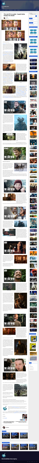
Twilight (34, 445)
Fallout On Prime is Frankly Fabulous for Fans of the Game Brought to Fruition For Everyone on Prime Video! (9, 422)
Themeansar (13, 461)
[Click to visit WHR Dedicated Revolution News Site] (33, 238)
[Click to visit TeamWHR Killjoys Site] (33, 206)
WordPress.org (31, 369)
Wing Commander (5, 77)
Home (27, 461)
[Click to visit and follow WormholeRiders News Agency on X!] (33, 67)
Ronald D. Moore (22, 432)
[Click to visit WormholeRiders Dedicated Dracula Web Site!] (33, 154)
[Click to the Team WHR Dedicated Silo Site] (33, 253)
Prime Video (4, 81)
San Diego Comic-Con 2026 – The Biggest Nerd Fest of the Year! (33, 448)
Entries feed (31, 366)
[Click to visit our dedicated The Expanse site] (33, 298)
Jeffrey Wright (6, 96)
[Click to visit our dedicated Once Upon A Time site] (33, 230)
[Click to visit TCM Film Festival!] (33, 358)
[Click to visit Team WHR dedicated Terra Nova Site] (33, 265)
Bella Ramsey (20, 90)
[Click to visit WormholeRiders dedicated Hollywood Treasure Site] (33, 200)
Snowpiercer (25, 433)
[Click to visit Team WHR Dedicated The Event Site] (33, 279)
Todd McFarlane (31, 445)
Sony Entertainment (5, 54)
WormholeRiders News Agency (9, 459)
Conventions (32, 461)
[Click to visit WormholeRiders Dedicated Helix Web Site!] (33, 195)
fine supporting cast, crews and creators (9, 97)
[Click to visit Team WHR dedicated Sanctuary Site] (33, 243)
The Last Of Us (13, 406)
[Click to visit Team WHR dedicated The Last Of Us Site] (33, 286)
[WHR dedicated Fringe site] (33, 180)
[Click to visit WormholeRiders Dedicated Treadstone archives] (33, 304)
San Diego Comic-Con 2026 (5, 432)
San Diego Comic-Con (17, 407)
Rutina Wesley (22, 92)
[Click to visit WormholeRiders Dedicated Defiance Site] (33, 147)
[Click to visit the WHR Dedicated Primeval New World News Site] (33, 234)
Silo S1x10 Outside (22, 433)
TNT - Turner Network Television (24, 445)
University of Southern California (6, 445)
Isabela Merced (22, 91)
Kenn (7, 17)
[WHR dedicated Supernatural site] (33, 261)
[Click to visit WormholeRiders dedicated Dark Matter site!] (33, 127)
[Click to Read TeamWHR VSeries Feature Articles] (33, 320)
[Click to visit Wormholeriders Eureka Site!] (33, 160)
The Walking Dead (31, 444)
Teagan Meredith (13, 433)
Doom (9, 77)
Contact (29, 461)
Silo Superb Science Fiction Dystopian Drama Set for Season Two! (21, 422)
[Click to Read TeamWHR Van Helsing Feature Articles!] (33, 315)
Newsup (10, 461)
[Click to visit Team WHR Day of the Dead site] (33, 134)
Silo (24, 432)
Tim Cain (7, 433)
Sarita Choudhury (4, 433)
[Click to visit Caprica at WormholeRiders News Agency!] (33, 105)
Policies (36, 461)
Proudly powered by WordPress (5, 461)
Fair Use (34, 461)
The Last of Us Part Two (7, 60)
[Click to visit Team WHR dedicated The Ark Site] (33, 272)
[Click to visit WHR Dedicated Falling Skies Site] (33, 166)
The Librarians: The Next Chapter (24, 444)
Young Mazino (17, 92)
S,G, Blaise (13, 444)
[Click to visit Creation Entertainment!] (33, 353)
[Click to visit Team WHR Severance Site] (33, 248)
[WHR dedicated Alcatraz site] (33, 82)
